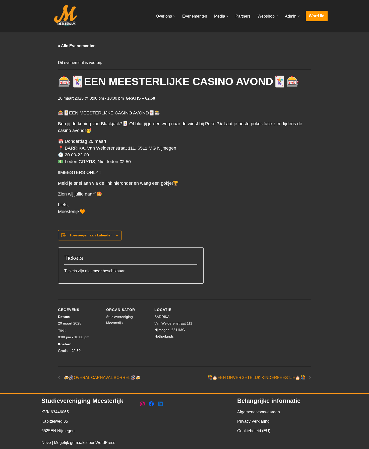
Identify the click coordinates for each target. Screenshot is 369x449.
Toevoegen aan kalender (91, 235)
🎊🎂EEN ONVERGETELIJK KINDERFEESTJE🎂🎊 (256, 377)
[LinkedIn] (160, 404)
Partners (243, 16)
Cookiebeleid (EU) (253, 431)
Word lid (317, 16)
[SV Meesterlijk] (66, 16)
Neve (46, 442)
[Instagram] (142, 404)
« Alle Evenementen (77, 46)
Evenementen (194, 16)
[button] (174, 16)
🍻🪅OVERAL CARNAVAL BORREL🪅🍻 (102, 377)
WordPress (105, 442)
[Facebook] (151, 404)
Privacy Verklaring (253, 421)
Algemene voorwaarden (258, 412)
